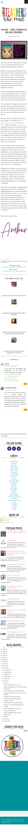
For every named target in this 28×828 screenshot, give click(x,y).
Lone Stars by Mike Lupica (13, 599)
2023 (4, 655)
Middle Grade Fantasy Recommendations (16, 532)
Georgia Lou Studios (12, 821)
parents (14, 491)
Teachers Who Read (7, 522)
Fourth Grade (14, 474)
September (7, 676)
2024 (4, 653)
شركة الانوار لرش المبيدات (11, 380)
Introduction (14, 482)
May (5, 716)
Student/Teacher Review (14, 500)
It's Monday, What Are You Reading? (14, 690)
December (7, 670)
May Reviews (7, 714)
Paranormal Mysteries (10, 710)
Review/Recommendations (14, 497)
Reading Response (14, 495)
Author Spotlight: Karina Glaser (12, 708)
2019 (4, 664)
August (6, 678)
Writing (14, 507)
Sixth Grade (14, 498)
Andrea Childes (6, 519)
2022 (4, 657)
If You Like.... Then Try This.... (14, 575)
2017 (4, 668)
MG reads (14, 486)
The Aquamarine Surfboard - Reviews (16, 621)
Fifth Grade (14, 472)
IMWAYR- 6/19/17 (9, 700)
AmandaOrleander (10, 388)
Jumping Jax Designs (6, 822)
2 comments (4, 261)
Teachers (14, 502)
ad (14, 459)
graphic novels (14, 475)
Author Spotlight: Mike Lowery (12, 712)
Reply (25, 384)
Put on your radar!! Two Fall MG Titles (16, 632)
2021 (4, 659)
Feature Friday (14, 470)
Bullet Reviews (14, 467)
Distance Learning (14, 468)
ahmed (6, 364)
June (5, 682)
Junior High (14, 484)
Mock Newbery (14, 488)
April (5, 719)
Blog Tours (14, 463)
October (6, 674)
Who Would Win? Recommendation (13, 702)
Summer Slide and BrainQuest (12, 696)
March (6, 721)
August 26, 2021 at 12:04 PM (10, 390)
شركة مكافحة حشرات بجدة (11, 376)
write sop (7, 394)
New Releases (14, 489)
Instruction (14, 479)
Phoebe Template (19, 819)
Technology (14, 504)
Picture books (14, 493)
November (7, 672)
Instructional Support (14, 481)
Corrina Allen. (20, 125)
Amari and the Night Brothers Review (16, 564)
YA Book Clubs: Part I (12, 540)
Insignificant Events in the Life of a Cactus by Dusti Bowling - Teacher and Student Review (16, 553)
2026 (4, 649)
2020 (4, 661)
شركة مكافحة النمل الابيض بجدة (12, 374)
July (5, 680)
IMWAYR (14, 477)
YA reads (14, 509)
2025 (4, 651)
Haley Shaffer (6, 520)
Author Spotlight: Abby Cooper (12, 685)
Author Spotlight (14, 461)
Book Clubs (14, 465)
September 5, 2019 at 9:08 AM (11, 366)
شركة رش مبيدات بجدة (10, 378)
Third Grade (14, 505)
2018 (4, 666)
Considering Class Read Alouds (12, 698)
